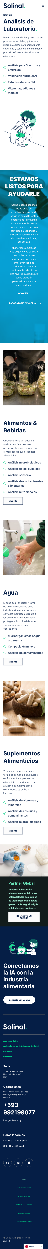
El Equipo (7, 1051)
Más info (13, 501)
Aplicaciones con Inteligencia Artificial (21, 1046)
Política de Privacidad (24, 1188)
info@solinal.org (12, 1120)
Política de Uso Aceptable (24, 1204)
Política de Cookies (24, 1213)
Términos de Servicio (24, 1196)
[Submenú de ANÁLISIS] (31, 293)
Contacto (7, 1057)
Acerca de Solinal (11, 1041)
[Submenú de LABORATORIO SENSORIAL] (40, 303)
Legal (24, 1179)
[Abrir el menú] (43, 5)
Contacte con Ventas (19, 1000)
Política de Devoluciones (24, 1221)
